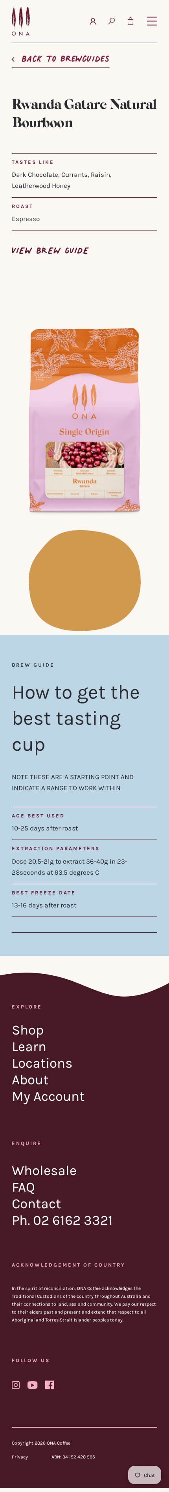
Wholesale (44, 1170)
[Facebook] (49, 1384)
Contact (36, 1204)
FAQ (23, 1187)
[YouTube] (32, 1385)
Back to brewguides (66, 56)
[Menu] (152, 21)
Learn (29, 1046)
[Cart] (130, 21)
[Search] (111, 21)
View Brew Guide (50, 248)
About (30, 1080)
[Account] (93, 21)
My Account (48, 1096)
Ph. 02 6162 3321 (62, 1220)
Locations (42, 1063)
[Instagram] (16, 1385)
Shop (28, 1030)
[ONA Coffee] (21, 21)
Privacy (20, 1457)
